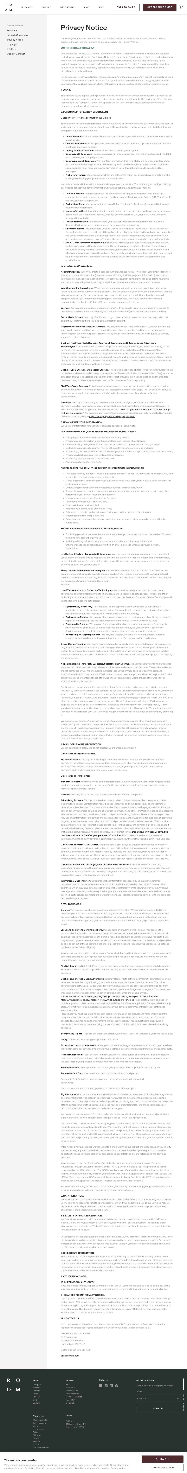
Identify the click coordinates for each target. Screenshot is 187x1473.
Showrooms (67, 7)
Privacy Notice (15, 40)
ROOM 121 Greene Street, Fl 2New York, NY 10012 (76, 1424)
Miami (35, 1426)
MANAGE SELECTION (162, 1468)
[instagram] (106, 1385)
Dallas (35, 1432)
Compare (37, 1385)
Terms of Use (72, 1391)
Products (26, 7)
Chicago (36, 1435)
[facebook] (100, 1385)
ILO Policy (12, 49)
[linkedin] (111, 1385)
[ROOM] (8, 7)
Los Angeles (38, 1429)
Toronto (36, 1445)
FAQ (68, 1385)
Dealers (36, 1403)
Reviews (36, 1388)
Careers (36, 1391)
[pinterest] (116, 1385)
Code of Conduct (16, 54)
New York (37, 1441)
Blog (101, 7)
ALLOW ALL (162, 1459)
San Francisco (39, 1423)
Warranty (12, 30)
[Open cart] (181, 7)
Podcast (36, 1397)
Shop (86, 7)
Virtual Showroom (41, 1448)
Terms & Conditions (17, 35)
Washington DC (40, 1420)
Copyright (12, 44)
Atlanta (36, 1438)
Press (35, 1394)
